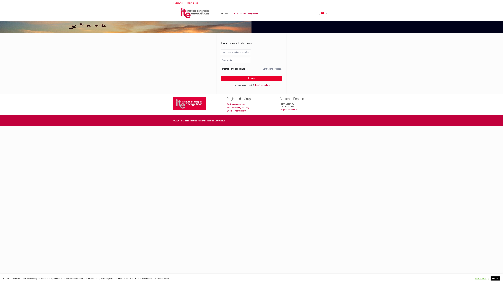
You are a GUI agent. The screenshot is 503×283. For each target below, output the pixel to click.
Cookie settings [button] (482, 278)
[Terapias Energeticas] (195, 12)
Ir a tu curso (178, 3)
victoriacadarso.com (237, 104)
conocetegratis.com (237, 111)
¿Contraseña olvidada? (272, 69)
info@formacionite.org (289, 109)
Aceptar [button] (495, 278)
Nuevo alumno (193, 3)
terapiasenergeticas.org (239, 108)
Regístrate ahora (262, 85)
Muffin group (220, 121)
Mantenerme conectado (233, 69)
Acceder (251, 78)
